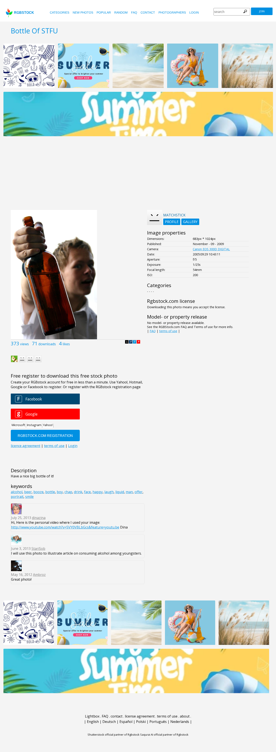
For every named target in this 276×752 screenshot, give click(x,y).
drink (78, 491)
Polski (141, 721)
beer (28, 491)
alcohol (16, 491)
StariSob (38, 548)
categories (59, 12)
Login (194, 12)
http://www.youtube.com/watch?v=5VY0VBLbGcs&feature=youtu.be (65, 527)
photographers (172, 12)
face (87, 491)
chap (68, 491)
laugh (109, 491)
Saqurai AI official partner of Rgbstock (164, 734)
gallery (190, 221)
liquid (119, 491)
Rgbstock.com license (171, 301)
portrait (17, 496)
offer (139, 491)
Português (158, 721)
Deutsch (109, 721)
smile (29, 496)
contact (148, 12)
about (185, 716)
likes (66, 344)
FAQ (134, 12)
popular (104, 12)
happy (98, 491)
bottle (50, 491)
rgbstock (24, 12)
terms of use (168, 331)
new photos (83, 12)
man (129, 491)
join (262, 11)
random (121, 12)
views (24, 344)
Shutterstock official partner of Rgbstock (114, 734)
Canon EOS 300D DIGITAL (211, 249)
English (93, 721)
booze (38, 491)
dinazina (38, 517)
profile (172, 221)
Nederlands (179, 721)
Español (125, 721)
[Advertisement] (138, 175)
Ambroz (39, 574)
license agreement (140, 716)
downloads (47, 344)
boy (60, 491)
